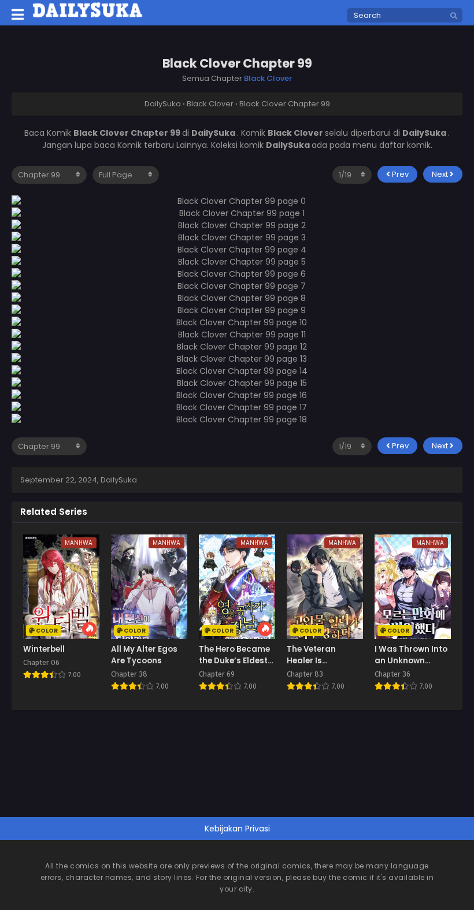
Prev (399, 174)
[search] (453, 16)
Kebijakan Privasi (237, 828)
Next (441, 174)
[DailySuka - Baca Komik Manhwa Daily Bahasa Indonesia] (87, 15)
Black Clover (268, 78)
